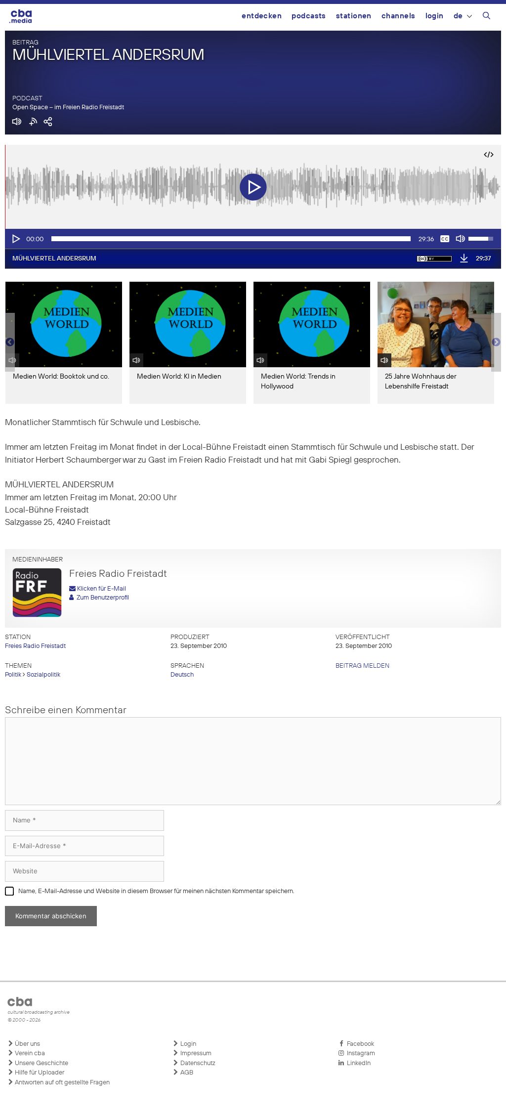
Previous (10, 342)
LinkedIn (357, 1063)
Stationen (354, 16)
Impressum (195, 1053)
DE (458, 16)
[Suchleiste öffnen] (486, 17)
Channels (398, 16)
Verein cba (29, 1053)
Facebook (359, 1044)
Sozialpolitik (43, 675)
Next (496, 342)
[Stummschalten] (460, 239)
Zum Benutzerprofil (101, 598)
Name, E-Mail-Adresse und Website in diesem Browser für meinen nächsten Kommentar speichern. (156, 891)
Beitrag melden (362, 666)
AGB (186, 1073)
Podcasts (309, 16)
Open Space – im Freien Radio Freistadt (68, 107)
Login (434, 16)
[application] (253, 239)
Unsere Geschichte (40, 1063)
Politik (13, 675)
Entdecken (262, 16)
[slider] (231, 238)
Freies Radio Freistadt (35, 646)
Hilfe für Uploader (38, 1073)
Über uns (26, 1044)
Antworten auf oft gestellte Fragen (61, 1082)
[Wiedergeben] (15, 239)
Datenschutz (197, 1063)
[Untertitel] (445, 239)
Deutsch (182, 675)
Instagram (359, 1053)
